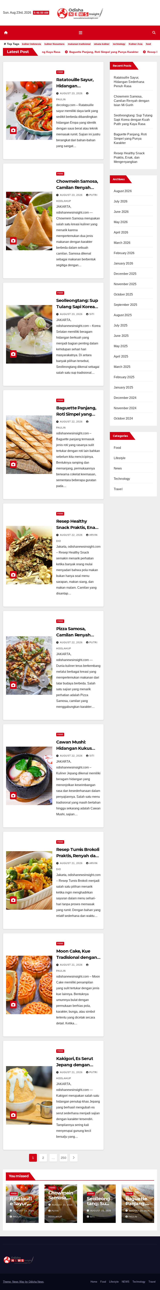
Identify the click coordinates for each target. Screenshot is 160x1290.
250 (63, 1158)
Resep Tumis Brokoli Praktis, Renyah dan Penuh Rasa (77, 856)
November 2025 (125, 284)
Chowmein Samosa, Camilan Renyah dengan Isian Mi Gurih (131, 101)
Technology (122, 478)
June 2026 (121, 211)
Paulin (17, 1216)
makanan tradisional (79, 44)
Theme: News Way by (16, 1281)
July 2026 (121, 201)
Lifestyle (120, 458)
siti (91, 314)
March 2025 (122, 366)
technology (119, 44)
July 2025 (121, 325)
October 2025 (123, 294)
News (118, 468)
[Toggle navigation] (80, 32)
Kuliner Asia (135, 44)
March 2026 (122, 242)
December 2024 (125, 397)
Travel (118, 489)
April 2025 (121, 356)
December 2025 (125, 273)
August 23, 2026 (71, 93)
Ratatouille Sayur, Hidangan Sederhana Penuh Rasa (129, 82)
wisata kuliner (101, 44)
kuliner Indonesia (31, 44)
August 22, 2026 (71, 421)
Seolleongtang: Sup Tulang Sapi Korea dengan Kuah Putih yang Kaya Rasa (133, 120)
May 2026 (121, 222)
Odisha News (36, 1281)
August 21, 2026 (71, 863)
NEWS (125, 1281)
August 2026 (123, 191)
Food (60, 72)
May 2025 (121, 346)
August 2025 (123, 315)
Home (94, 1281)
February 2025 (124, 377)
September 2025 (125, 304)
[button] (154, 32)
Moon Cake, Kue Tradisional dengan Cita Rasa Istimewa (76, 957)
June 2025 (121, 335)
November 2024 (125, 408)
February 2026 (124, 253)
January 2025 (123, 387)
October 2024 (123, 418)
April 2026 (121, 232)
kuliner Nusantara (54, 44)
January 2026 (123, 263)
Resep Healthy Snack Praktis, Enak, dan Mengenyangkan (129, 157)
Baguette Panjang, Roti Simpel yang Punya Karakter (76, 414)
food (148, 44)
